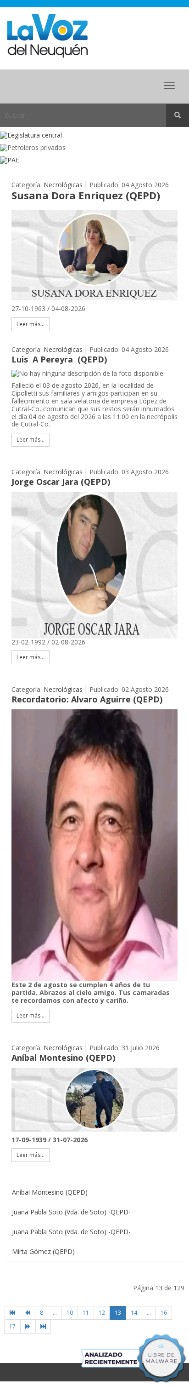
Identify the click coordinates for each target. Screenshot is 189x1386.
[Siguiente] (28, 1327)
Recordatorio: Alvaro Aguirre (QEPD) (86, 699)
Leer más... (30, 324)
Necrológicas (63, 184)
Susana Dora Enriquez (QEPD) (85, 195)
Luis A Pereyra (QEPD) (59, 359)
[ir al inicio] (47, 35)
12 (102, 1313)
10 (70, 1313)
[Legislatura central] (94, 135)
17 (12, 1326)
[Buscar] (177, 115)
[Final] (43, 1327)
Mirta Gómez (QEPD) (43, 1251)
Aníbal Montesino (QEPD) (63, 1057)
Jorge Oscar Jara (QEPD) (60, 481)
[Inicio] (12, 1313)
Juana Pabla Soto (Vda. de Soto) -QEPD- (71, 1212)
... (55, 1313)
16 (164, 1313)
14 (134, 1313)
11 (86, 1313)
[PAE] (94, 160)
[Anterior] (27, 1313)
